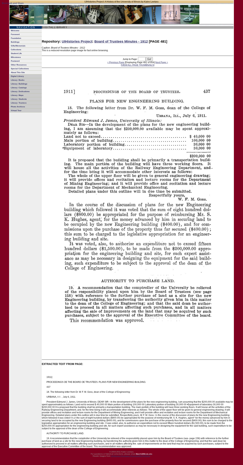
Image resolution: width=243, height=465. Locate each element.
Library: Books (17, 80)
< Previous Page (115, 62)
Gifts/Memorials (18, 46)
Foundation (16, 38)
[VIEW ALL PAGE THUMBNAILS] (137, 65)
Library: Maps (17, 95)
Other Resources (19, 65)
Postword (15, 61)
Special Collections (20, 69)
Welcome (15, 30)
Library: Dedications (20, 91)
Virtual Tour (16, 110)
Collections (16, 50)
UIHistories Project (77, 41)
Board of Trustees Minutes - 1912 (121, 41)
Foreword (15, 34)
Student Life (16, 53)
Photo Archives (18, 107)
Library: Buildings (19, 84)
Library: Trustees (19, 103)
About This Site (18, 72)
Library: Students (19, 99)
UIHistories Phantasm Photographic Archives (130, 456)
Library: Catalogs (19, 88)
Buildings (15, 42)
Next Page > (161, 62)
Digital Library (17, 76)
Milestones (16, 57)
